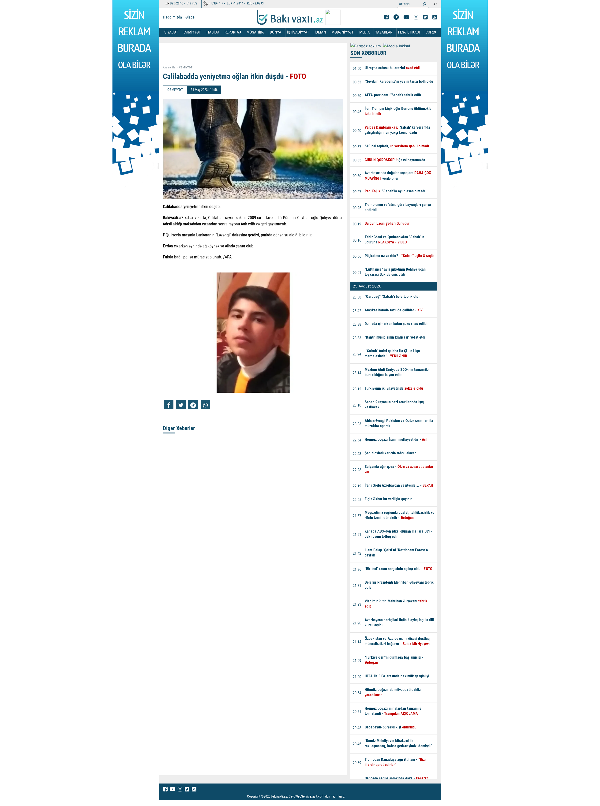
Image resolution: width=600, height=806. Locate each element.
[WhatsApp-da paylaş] (205, 404)
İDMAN (320, 32)
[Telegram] (396, 17)
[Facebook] (386, 17)
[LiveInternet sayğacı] (349, 797)
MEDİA (364, 32)
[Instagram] (416, 17)
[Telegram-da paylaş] (193, 404)
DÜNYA (275, 32)
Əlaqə (190, 17)
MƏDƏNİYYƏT (342, 32)
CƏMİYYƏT (192, 32)
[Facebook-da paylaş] (169, 404)
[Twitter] (425, 17)
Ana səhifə (169, 67)
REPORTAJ (233, 32)
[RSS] (434, 17)
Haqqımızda (172, 17)
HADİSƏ (212, 32)
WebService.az (305, 797)
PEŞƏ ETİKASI (409, 32)
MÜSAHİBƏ (255, 32)
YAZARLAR (383, 32)
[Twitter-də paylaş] (181, 404)
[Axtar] (425, 4)
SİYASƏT (171, 32)
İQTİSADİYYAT (298, 32)
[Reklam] (257, 54)
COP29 (430, 32)
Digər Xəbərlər (179, 428)
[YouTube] (406, 17)
